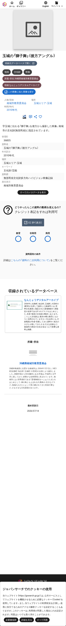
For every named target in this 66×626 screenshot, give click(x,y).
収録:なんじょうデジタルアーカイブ (21, 85)
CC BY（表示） (35, 222)
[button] (57, 4)
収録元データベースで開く (18, 63)
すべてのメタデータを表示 (33, 192)
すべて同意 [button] (42, 620)
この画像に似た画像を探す (21, 92)
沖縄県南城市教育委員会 (33, 363)
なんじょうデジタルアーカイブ (41, 300)
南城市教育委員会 (16, 103)
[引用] (31, 116)
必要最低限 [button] (11, 620)
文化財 (17, 72)
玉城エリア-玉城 (43, 103)
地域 (6, 72)
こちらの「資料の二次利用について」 (30, 260)
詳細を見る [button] (26, 620)
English (46, 6)
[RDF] (25, 116)
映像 (28, 72)
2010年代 (12, 109)
